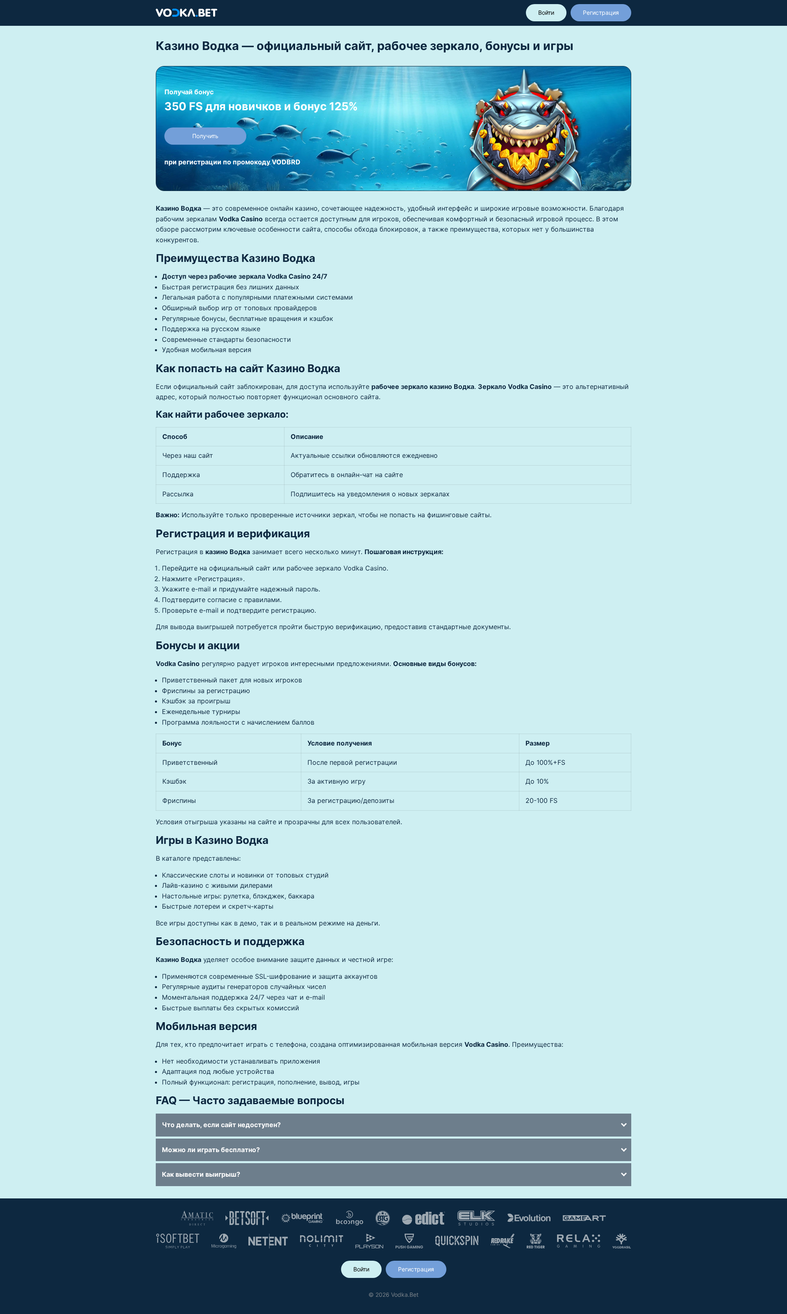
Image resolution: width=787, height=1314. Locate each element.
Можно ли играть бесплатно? (211, 1150)
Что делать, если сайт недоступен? (221, 1125)
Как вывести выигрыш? (201, 1174)
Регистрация (601, 12)
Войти (546, 12)
